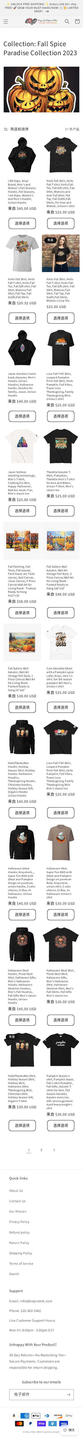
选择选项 (22, 223)
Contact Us (17, 1201)
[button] (6, 21)
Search (14, 1274)
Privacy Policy (19, 1222)
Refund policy (19, 1232)
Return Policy (19, 1243)
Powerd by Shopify (51, 1432)
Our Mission (18, 1211)
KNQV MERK (35, 1432)
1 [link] (29, 1150)
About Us (16, 1191)
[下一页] (54, 1150)
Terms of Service (21, 1263)
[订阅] (68, 1394)
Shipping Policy (20, 1253)
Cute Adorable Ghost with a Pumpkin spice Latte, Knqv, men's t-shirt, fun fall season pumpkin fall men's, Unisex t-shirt (60, 677)
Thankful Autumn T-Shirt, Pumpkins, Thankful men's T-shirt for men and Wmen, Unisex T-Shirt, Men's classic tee (61, 481)
